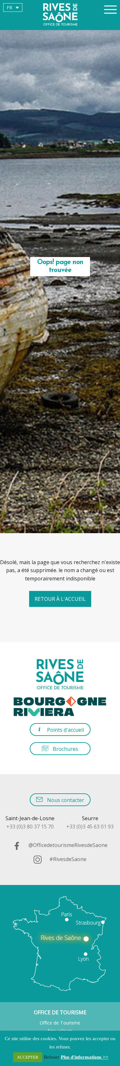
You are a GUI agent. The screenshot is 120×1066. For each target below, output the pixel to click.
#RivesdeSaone (67, 859)
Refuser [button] (51, 1057)
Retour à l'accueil (60, 598)
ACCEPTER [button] (27, 1057)
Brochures (65, 748)
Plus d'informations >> (84, 1057)
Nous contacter (65, 800)
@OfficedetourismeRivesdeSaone (67, 845)
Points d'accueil (65, 729)
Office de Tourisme (60, 1023)
